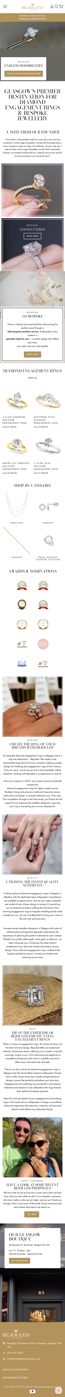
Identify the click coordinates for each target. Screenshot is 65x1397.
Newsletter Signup (16, 1369)
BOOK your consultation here (23, 73)
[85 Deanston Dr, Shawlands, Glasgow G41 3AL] (32, 1272)
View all (32, 377)
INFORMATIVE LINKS (15, 1377)
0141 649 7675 (15, 1353)
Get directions (19, 1260)
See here (31, 1214)
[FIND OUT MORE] (32, 190)
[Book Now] (32, 244)
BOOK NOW (32, 354)
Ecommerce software (43, 1386)
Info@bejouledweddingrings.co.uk (24, 1358)
